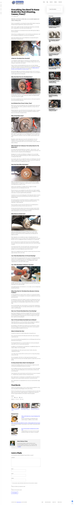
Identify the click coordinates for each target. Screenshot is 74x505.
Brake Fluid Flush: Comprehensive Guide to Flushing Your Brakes (53, 109)
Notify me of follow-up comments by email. (18, 486)
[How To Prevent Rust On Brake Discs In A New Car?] (35, 405)
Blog (16, 435)
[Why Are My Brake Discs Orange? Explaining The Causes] (15, 405)
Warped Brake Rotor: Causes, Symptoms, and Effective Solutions (54, 54)
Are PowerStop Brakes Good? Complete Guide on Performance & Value (54, 81)
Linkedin (19, 446)
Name (12, 468)
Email (12, 473)
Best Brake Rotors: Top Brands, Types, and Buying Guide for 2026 (54, 40)
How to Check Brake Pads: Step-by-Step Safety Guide (54, 68)
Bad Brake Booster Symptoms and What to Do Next (54, 27)
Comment (13, 457)
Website (12, 478)
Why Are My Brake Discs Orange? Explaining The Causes (15, 409)
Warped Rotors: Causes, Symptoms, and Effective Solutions (53, 95)
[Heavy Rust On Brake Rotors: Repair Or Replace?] (25, 405)
